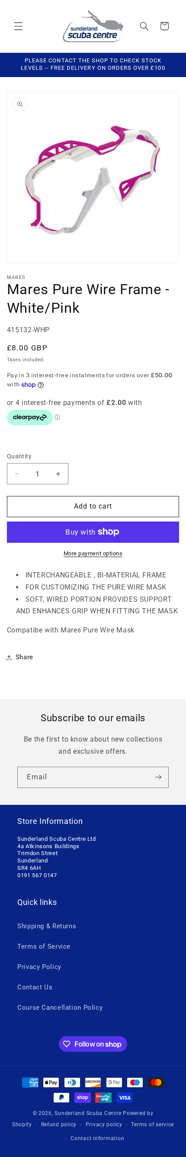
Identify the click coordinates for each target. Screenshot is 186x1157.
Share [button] (24, 657)
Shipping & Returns (46, 926)
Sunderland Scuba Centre (88, 1113)
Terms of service (152, 1124)
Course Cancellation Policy (60, 1007)
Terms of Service (44, 946)
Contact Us (34, 987)
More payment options (93, 553)
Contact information (97, 1138)
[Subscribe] (158, 777)
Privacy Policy (39, 967)
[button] (18, 26)
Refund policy (59, 1124)
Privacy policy (104, 1124)
